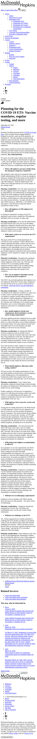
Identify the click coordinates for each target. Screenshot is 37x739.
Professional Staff (14, 47)
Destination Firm (14, 19)
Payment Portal (10, 700)
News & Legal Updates (16, 56)
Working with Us (14, 43)
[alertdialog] (18, 729)
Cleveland (16, 73)
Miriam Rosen (5, 127)
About (7, 14)
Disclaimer (8, 704)
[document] (18, 727)
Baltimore (16, 69)
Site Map (8, 708)
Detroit (15, 77)
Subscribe (12, 58)
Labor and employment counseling (16, 597)
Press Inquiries (13, 81)
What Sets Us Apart (15, 17)
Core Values (13, 30)
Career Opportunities (16, 49)
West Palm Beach (19, 79)
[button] (2, 104)
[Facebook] (5, 88)
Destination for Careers (20, 25)
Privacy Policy (9, 706)
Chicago (16, 71)
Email (7, 587)
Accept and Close (7, 737)
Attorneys (12, 45)
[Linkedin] (6, 91)
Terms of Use (28, 733)
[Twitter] (6, 93)
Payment (8, 84)
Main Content (5, 10)
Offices (11, 66)
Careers (7, 40)
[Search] (19, 10)
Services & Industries (12, 38)
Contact (7, 62)
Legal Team (9, 36)
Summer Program (14, 51)
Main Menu (14, 10)
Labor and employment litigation (15, 599)
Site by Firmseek (10, 710)
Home (7, 698)
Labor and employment (12, 595)
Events (7, 60)
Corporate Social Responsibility (19, 32)
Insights (7, 53)
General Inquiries (14, 82)
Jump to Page (5, 671)
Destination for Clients (20, 23)
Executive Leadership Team (18, 34)
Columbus (16, 75)
